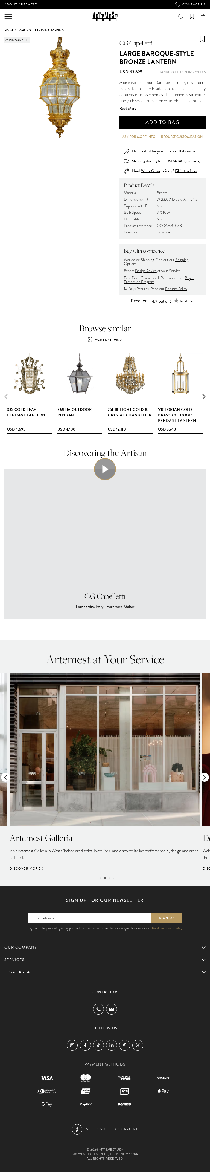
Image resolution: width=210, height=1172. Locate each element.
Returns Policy (176, 288)
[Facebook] (85, 1045)
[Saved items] (191, 16)
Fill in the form (186, 171)
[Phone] (98, 1009)
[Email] (111, 1009)
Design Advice (146, 270)
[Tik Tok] (98, 1045)
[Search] (181, 16)
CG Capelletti (136, 43)
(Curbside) (192, 161)
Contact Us (194, 4)
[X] (138, 1045)
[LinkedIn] (111, 1045)
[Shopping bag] (202, 16)
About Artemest (20, 4)
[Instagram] (72, 1045)
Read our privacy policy (167, 928)
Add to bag (162, 122)
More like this (107, 339)
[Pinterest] (124, 1045)
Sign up (166, 917)
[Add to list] (202, 39)
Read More (127, 108)
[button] (204, 396)
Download (164, 232)
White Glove (150, 171)
